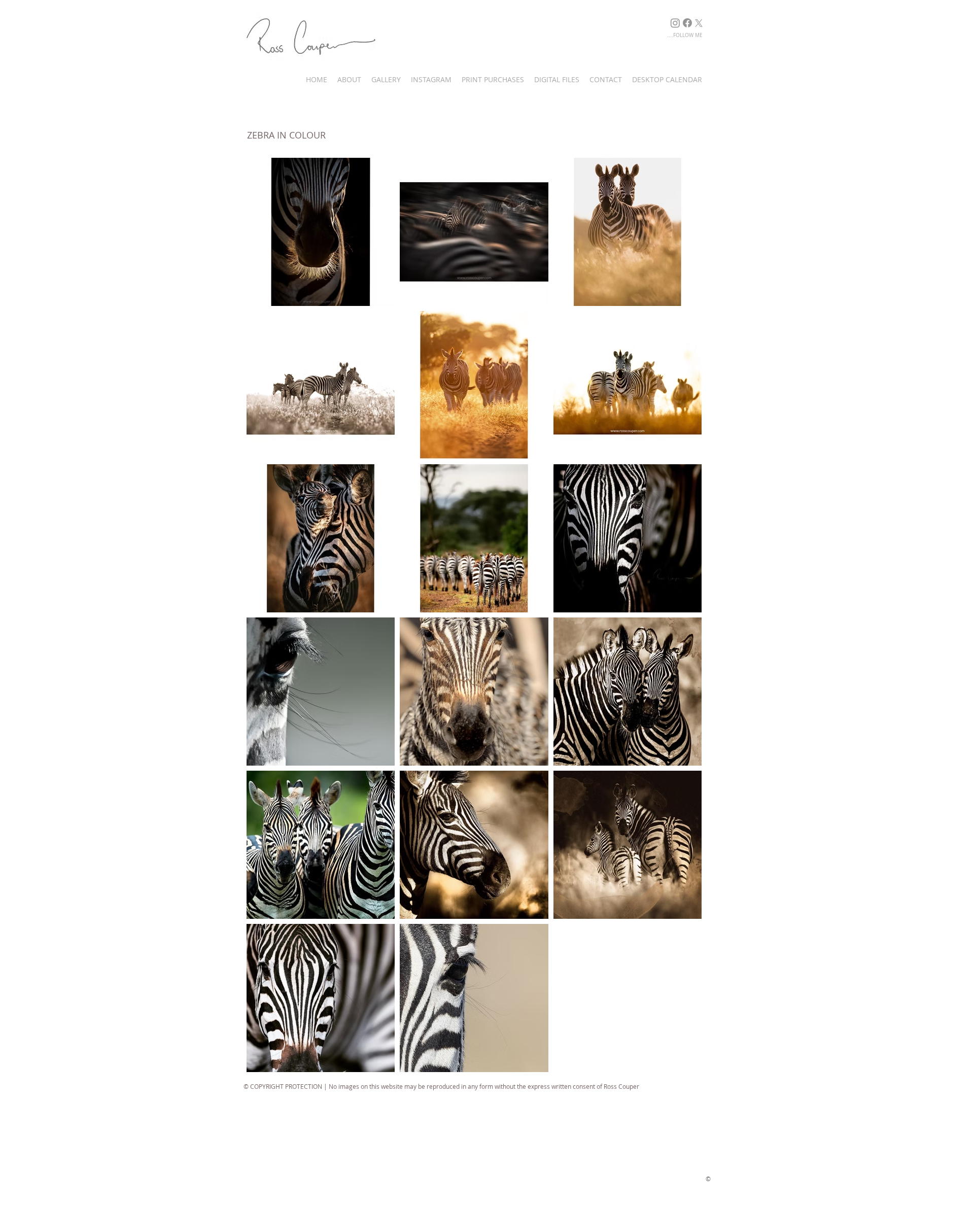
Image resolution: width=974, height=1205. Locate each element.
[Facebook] (687, 23)
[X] (698, 23)
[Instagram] (675, 23)
